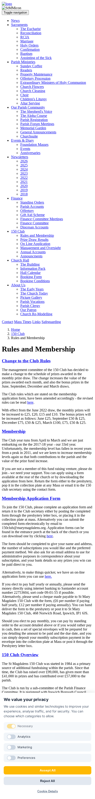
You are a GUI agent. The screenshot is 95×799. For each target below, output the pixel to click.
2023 (24, 173)
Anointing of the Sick (36, 58)
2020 (24, 186)
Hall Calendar (30, 273)
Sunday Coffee (31, 66)
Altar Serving (30, 103)
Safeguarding (51, 322)
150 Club (18, 334)
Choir (24, 95)
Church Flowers (32, 87)
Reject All (47, 781)
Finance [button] (17, 198)
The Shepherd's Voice (36, 111)
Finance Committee (34, 223)
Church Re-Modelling (36, 314)
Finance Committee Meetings (41, 219)
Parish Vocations (32, 302)
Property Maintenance (36, 74)
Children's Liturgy (33, 99)
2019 (24, 190)
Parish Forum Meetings (37, 124)
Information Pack (32, 268)
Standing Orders (32, 202)
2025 (24, 165)
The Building (30, 264)
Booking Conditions (35, 281)
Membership (14, 431)
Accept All (48, 770)
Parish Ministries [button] (23, 62)
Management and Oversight (40, 248)
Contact (7, 322)
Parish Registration (34, 120)
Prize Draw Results (34, 240)
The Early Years (32, 289)
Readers (26, 70)
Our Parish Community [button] (28, 107)
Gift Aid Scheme (32, 215)
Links (36, 322)
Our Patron (28, 310)
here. (48, 576)
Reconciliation (30, 33)
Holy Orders (29, 45)
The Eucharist (30, 29)
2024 (24, 169)
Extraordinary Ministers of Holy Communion (53, 82)
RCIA (24, 37)
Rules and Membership (37, 235)
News (15, 21)
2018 (24, 194)
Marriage (26, 41)
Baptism (26, 54)
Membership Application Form (31, 498)
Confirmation (30, 49)
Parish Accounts (32, 206)
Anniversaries (30, 153)
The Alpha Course (33, 116)
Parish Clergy (30, 306)
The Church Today (34, 293)
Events (25, 149)
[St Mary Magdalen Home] (7, 4)
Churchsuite (29, 136)
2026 (24, 161)
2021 (24, 182)
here (30, 402)
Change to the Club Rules (26, 360)
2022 (24, 178)
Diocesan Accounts (34, 227)
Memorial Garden (33, 128)
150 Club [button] (18, 231)
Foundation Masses (34, 144)
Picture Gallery (31, 297)
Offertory (27, 211)
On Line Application (35, 244)
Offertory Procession (35, 78)
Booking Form (31, 277)
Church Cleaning (32, 91)
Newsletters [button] (19, 157)
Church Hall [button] (20, 260)
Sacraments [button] (19, 25)
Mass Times (22, 322)
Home (15, 330)
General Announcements (38, 132)
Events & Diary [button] (22, 140)
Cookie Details (47, 791)
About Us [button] (18, 285)
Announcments (31, 256)
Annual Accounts (33, 252)
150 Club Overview (20, 654)
